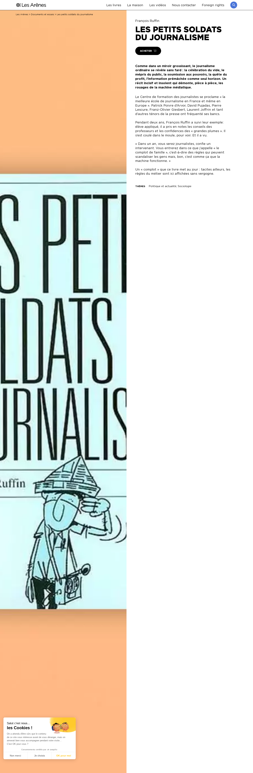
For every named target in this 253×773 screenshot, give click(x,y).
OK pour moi (63, 755)
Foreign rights (213, 5)
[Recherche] (233, 5)
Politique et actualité (162, 186)
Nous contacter (184, 5)
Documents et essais (42, 14)
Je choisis (39, 755)
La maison (135, 5)
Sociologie (184, 186)
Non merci (15, 755)
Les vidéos (157, 5)
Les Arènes (22, 14)
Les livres (113, 5)
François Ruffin (147, 21)
